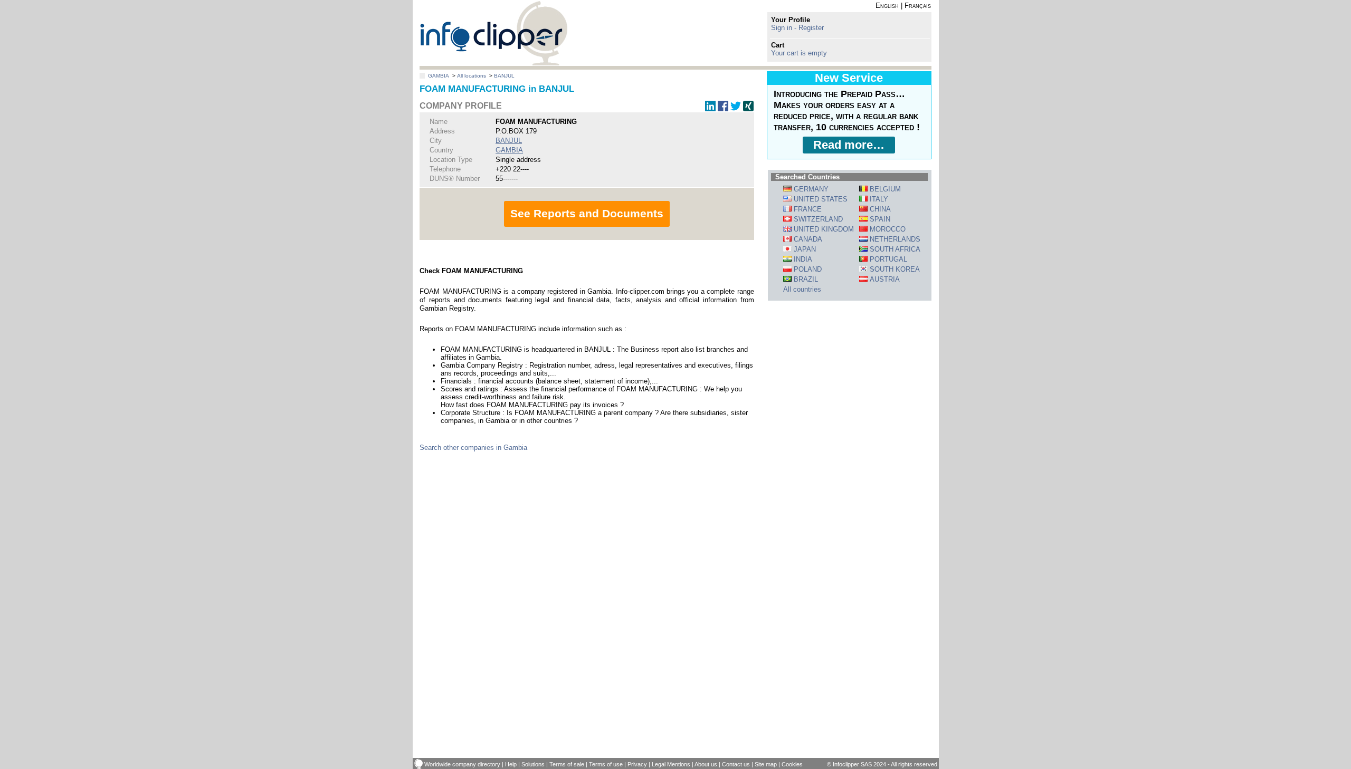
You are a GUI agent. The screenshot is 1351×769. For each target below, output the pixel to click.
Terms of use (606, 764)
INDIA (802, 259)
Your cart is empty (799, 53)
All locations (471, 76)
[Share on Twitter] (735, 109)
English (887, 5)
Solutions (533, 764)
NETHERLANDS (894, 239)
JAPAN (804, 249)
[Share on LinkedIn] (710, 109)
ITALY (878, 199)
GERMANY (810, 189)
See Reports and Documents (586, 213)
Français (918, 5)
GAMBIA (438, 76)
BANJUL (504, 76)
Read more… (848, 144)
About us (705, 764)
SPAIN (879, 219)
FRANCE (807, 209)
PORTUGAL (887, 259)
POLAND (807, 269)
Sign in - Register (797, 28)
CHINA (879, 209)
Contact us (736, 764)
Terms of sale (566, 764)
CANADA (807, 239)
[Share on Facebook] (723, 109)
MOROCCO (887, 229)
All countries (802, 289)
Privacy (637, 764)
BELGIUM (884, 189)
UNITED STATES (820, 199)
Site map (766, 764)
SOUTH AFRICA (894, 249)
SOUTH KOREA (894, 269)
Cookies (792, 764)
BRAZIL (805, 279)
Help (511, 764)
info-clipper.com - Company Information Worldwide (494, 33)
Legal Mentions (671, 764)
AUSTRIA (884, 279)
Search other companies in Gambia (473, 447)
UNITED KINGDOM (823, 229)
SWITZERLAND (817, 219)
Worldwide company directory (462, 764)
